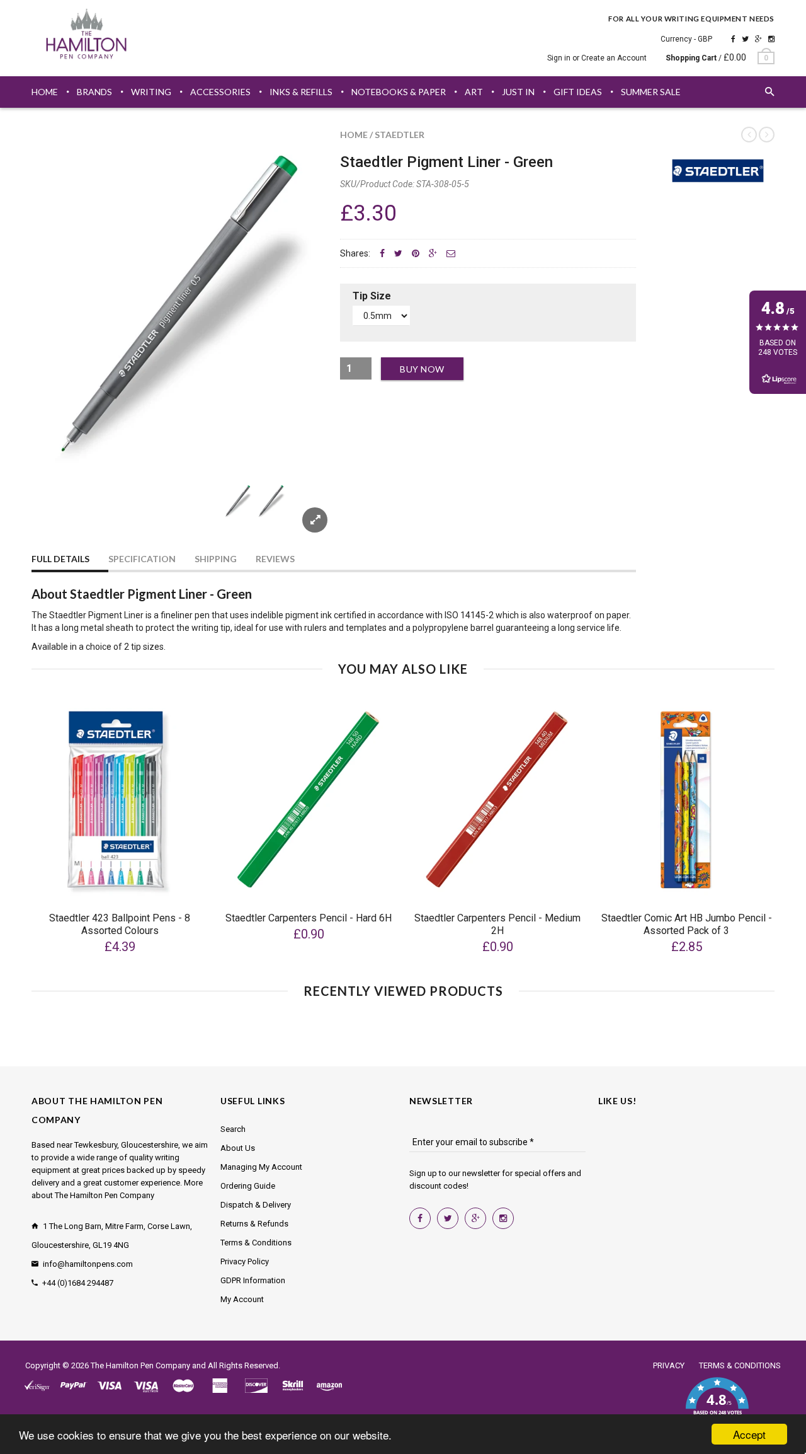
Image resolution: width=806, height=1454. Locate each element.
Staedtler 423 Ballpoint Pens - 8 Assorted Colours (119, 924)
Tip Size (372, 296)
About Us (237, 1148)
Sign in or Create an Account (597, 58)
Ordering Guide (247, 1186)
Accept (749, 1434)
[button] (717, 1403)
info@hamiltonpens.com (88, 1264)
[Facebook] (733, 39)
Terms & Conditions (256, 1242)
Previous (56, 515)
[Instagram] (771, 39)
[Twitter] (745, 39)
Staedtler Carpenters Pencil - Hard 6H (308, 918)
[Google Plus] (758, 39)
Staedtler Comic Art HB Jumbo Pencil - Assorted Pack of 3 (686, 924)
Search (233, 1129)
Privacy (668, 1365)
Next (303, 515)
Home (354, 134)
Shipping (216, 558)
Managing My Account (261, 1167)
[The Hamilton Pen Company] (86, 36)
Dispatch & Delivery (255, 1204)
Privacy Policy (244, 1261)
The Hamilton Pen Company (140, 1365)
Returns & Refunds (254, 1223)
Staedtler (399, 134)
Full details (60, 558)
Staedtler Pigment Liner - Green (446, 162)
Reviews (275, 558)
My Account (242, 1299)
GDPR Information (252, 1280)
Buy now (422, 369)
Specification (142, 558)
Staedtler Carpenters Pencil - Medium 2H (497, 924)
